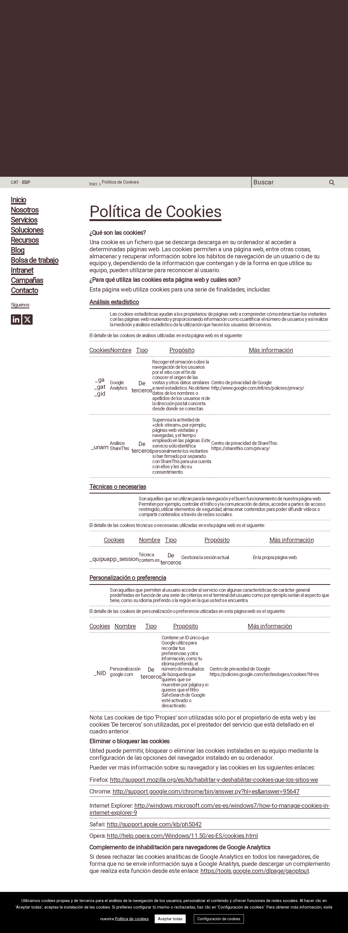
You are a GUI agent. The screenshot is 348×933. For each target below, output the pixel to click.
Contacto (24, 291)
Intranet (22, 271)
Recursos (25, 240)
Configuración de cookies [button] (218, 919)
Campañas (27, 281)
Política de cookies (132, 918)
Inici (93, 184)
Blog (17, 251)
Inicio (18, 200)
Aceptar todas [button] (170, 919)
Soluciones (27, 230)
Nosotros (25, 210)
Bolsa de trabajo (34, 261)
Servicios (24, 220)
